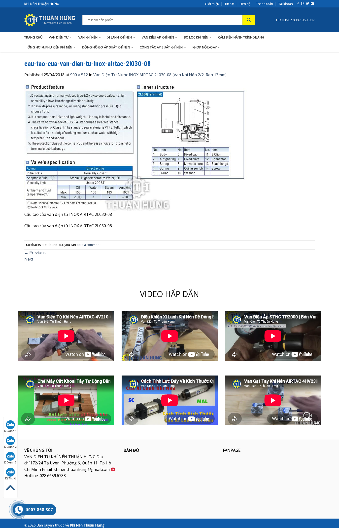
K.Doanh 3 (10, 462)
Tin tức (229, 3)
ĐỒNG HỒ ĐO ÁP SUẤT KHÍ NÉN (106, 47)
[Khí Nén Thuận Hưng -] (49, 20)
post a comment (89, 244)
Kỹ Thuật (10, 478)
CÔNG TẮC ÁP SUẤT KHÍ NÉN (161, 47)
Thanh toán (264, 3)
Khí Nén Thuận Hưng (87, 525)
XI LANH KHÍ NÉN (119, 37)
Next (31, 259)
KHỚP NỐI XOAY (205, 47)
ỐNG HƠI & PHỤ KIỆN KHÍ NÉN (50, 47)
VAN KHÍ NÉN (88, 37)
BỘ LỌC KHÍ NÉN (196, 37)
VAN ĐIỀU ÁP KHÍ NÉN (158, 37)
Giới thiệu (212, 3)
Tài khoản (285, 3)
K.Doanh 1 (10, 431)
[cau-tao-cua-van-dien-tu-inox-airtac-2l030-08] (136, 147)
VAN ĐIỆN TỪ (58, 37)
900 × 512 (79, 74)
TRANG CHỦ (33, 37)
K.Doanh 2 (10, 447)
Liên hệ (245, 3)
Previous (35, 252)
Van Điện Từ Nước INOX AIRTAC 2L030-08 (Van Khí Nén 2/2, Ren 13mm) (160, 74)
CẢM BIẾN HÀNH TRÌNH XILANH (241, 37)
